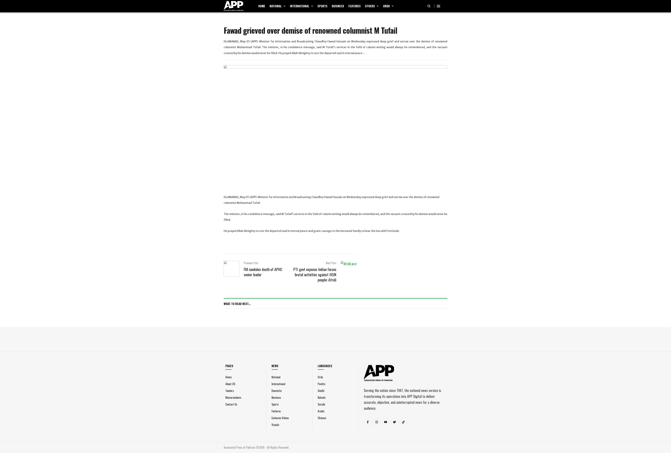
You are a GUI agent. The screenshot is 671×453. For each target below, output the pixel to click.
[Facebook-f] (367, 422)
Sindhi (321, 391)
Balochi (322, 397)
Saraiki (321, 404)
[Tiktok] (403, 422)
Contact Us (231, 404)
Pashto (321, 384)
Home (228, 377)
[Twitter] (394, 422)
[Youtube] (385, 422)
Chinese (322, 418)
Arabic (321, 411)
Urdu (320, 377)
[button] (284, 6)
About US (230, 384)
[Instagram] (376, 422)
